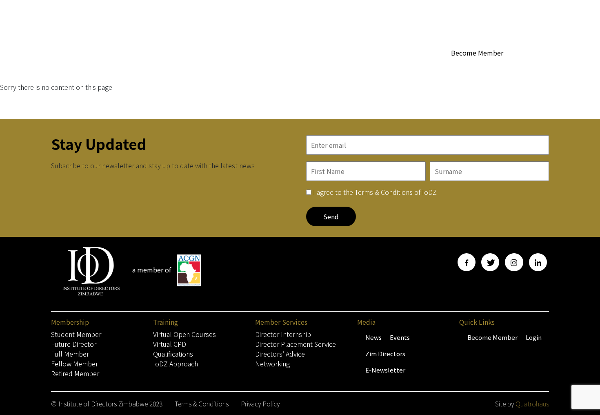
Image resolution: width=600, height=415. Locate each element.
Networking (272, 363)
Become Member (477, 53)
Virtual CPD (169, 344)
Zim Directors (385, 353)
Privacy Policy (260, 403)
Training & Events (474, 68)
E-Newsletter (385, 370)
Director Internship (283, 334)
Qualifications (173, 354)
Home (216, 68)
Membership (252, 68)
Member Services (372, 68)
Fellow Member (74, 363)
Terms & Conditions (202, 403)
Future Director (73, 344)
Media (424, 68)
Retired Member (75, 373)
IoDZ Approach (175, 363)
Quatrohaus (532, 403)
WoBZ (330, 68)
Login (534, 337)
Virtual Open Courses (184, 334)
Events (400, 337)
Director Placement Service (295, 344)
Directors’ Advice (280, 354)
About (296, 68)
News (373, 337)
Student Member (76, 334)
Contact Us (533, 68)
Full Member (70, 354)
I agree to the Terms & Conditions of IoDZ (375, 192)
